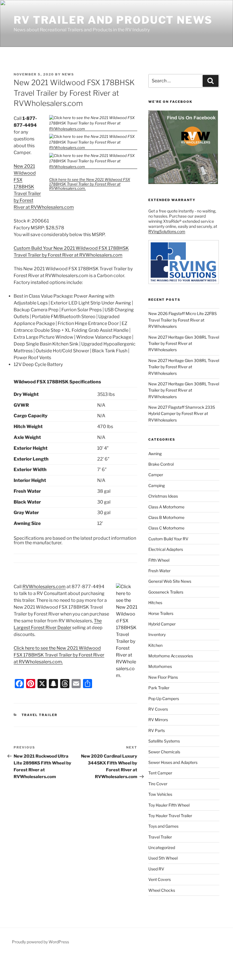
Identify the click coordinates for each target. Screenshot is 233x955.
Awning (155, 453)
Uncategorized (161, 847)
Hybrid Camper (162, 623)
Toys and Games (163, 826)
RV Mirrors (158, 719)
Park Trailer (158, 687)
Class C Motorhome (166, 527)
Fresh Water (159, 570)
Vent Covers (159, 879)
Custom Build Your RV (168, 538)
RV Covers (158, 709)
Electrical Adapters (165, 549)
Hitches (155, 602)
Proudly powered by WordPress (40, 941)
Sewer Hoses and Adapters (172, 762)
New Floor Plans (163, 677)
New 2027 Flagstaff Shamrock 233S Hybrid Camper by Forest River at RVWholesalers (181, 413)
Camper (155, 474)
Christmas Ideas (163, 496)
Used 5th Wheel (163, 858)
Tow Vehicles (160, 794)
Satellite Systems (164, 741)
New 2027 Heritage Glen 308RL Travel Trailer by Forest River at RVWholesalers (183, 343)
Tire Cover (157, 783)
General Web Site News (169, 581)
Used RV (156, 868)
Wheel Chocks (161, 890)
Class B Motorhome (166, 517)
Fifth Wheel (158, 560)
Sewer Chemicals (164, 751)
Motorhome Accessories (170, 655)
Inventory (157, 634)
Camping (156, 485)
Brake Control (161, 464)
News (68, 74)
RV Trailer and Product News (113, 20)
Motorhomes (160, 666)
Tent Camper (160, 772)
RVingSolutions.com (166, 231)
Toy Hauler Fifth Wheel (169, 805)
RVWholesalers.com (44, 586)
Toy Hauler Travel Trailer (170, 815)
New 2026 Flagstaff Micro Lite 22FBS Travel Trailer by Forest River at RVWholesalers (182, 320)
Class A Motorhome (166, 506)
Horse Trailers (160, 613)
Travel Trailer (40, 715)
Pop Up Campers (163, 698)
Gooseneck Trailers (165, 592)
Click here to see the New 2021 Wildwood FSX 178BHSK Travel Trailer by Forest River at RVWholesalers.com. (89, 184)
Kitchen (155, 645)
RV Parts (156, 730)
